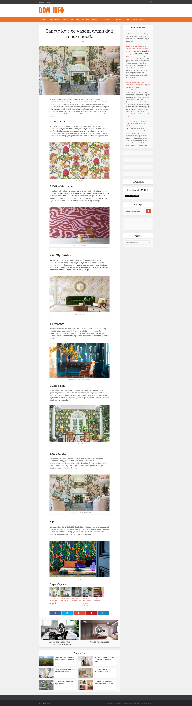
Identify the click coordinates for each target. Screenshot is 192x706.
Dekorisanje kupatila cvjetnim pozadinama (76, 600)
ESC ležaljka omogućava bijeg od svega (64, 683)
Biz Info (143, 19)
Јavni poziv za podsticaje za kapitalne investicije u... (65, 659)
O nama (41, 2)
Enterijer (85, 19)
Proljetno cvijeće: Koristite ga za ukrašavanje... (65, 671)
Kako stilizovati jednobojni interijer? (102, 671)
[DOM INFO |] (51, 10)
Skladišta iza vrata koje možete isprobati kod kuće (104, 683)
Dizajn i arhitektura (71, 19)
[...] (138, 66)
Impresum (130, 703)
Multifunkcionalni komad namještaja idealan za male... (104, 660)
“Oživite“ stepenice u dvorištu (97, 600)
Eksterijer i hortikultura (101, 19)
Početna (43, 19)
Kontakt (48, 2)
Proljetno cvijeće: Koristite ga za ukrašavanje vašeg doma (54, 601)
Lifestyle (117, 19)
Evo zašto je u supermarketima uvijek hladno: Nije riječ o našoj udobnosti (136, 112)
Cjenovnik (137, 703)
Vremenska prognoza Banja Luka (116, 703)
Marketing (144, 703)
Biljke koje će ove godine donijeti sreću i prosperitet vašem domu (87, 601)
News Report (55, 19)
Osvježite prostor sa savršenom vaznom (65, 600)
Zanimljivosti (131, 19)
